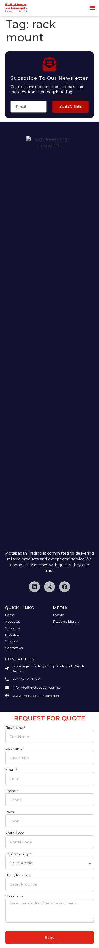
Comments (14, 896)
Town (9, 812)
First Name (14, 727)
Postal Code (14, 833)
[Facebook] (64, 586)
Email (10, 770)
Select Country (17, 854)
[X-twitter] (49, 586)
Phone (10, 791)
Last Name (13, 749)
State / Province (17, 875)
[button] (92, 7)
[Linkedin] (34, 586)
